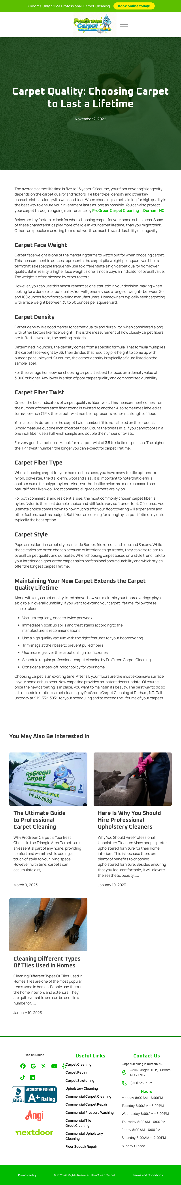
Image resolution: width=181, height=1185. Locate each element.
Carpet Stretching (80, 1080)
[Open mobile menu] (124, 24)
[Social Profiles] (23, 1066)
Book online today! (134, 6)
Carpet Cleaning (78, 1064)
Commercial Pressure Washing (90, 1112)
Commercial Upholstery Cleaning (84, 1136)
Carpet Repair (77, 1072)
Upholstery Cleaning (82, 1088)
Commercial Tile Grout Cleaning (78, 1123)
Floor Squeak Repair (81, 1146)
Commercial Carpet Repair (86, 1104)
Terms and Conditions (148, 1175)
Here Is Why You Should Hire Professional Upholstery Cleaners (129, 820)
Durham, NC (153, 210)
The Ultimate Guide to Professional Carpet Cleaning (39, 820)
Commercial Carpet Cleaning (88, 1096)
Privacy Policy (27, 1175)
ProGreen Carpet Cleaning (115, 210)
